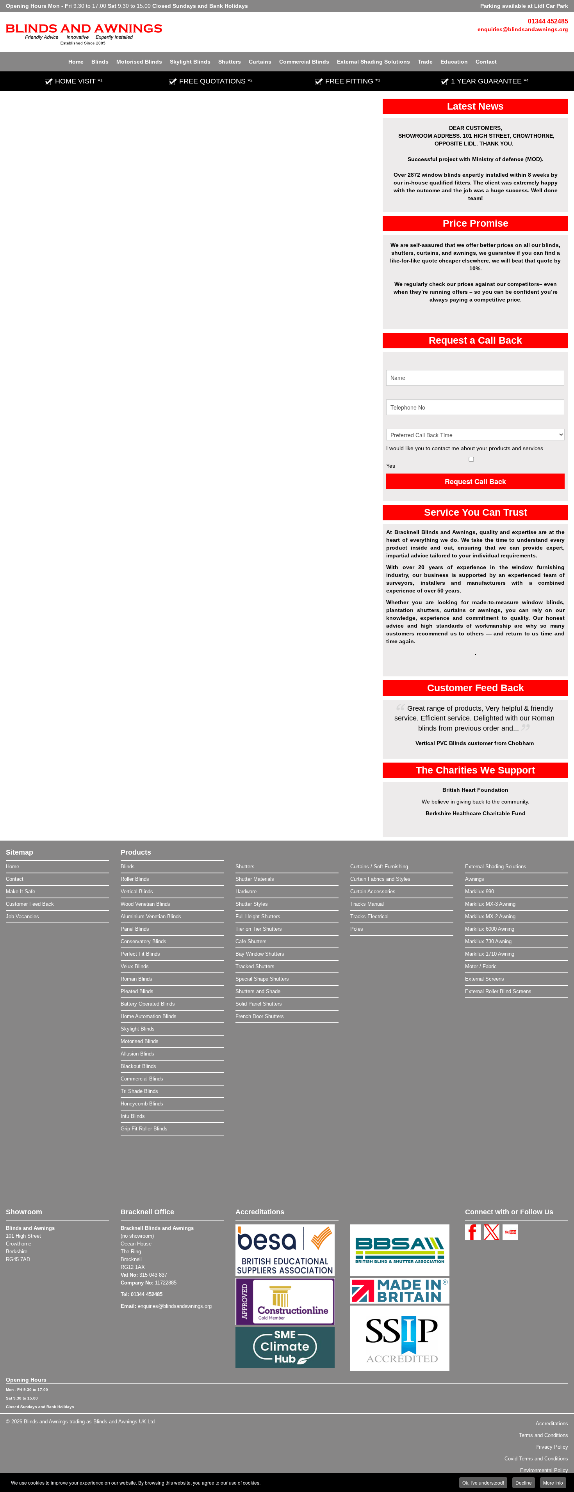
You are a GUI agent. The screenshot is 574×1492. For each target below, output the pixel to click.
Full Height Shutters (257, 916)
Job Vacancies (22, 916)
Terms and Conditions (543, 1435)
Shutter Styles (251, 904)
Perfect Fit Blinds (140, 954)
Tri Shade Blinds (139, 1091)
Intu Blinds (133, 1116)
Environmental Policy (544, 1470)
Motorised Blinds (139, 62)
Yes (390, 466)
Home (76, 62)
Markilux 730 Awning (488, 941)
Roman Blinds (136, 979)
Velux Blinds (135, 966)
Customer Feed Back (30, 904)
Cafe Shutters (251, 941)
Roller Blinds (135, 879)
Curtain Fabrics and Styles (380, 879)
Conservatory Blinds (143, 941)
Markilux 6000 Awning (489, 929)
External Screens (484, 979)
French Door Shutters (259, 1016)
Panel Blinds (135, 929)
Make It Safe (20, 891)
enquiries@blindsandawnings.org (523, 29)
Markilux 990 (479, 891)
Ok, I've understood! (483, 1482)
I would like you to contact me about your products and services (464, 448)
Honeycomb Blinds (142, 1104)
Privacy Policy (551, 1447)
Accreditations (552, 1423)
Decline (523, 1482)
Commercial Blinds (304, 62)
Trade (425, 62)
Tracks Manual (367, 904)
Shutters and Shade (257, 991)
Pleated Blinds (137, 991)
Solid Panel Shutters (258, 1004)
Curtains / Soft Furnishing (379, 866)
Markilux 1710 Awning (489, 954)
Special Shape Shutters (262, 979)
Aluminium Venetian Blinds (151, 916)
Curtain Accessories (373, 891)
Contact (486, 62)
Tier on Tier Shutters (258, 929)
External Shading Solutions (373, 62)
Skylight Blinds (190, 62)
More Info (553, 1482)
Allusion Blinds (137, 1054)
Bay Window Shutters (259, 954)
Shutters (229, 62)
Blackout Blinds (138, 1066)
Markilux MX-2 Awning (490, 916)
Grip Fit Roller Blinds (144, 1129)
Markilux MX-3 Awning (490, 904)
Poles (356, 929)
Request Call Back (475, 481)
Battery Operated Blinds (148, 1004)
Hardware (246, 891)
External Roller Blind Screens (498, 991)
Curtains (260, 62)
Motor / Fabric (481, 966)
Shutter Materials (254, 879)
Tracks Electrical (369, 916)
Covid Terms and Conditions (536, 1459)
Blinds (100, 62)
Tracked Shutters (255, 966)
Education (454, 62)
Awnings (474, 879)
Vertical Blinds (137, 891)
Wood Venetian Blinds (145, 904)
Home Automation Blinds (148, 1016)
